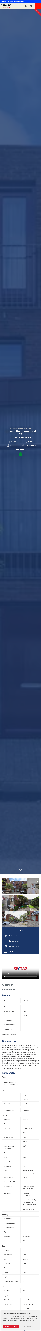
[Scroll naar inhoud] (20, 869)
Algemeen (7, 984)
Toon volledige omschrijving (10, 1068)
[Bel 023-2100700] (26, 6)
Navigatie (38, 6)
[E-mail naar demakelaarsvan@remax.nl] (31, 6)
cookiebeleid (24, 1322)
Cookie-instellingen (26, 1326)
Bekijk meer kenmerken (9, 1034)
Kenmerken (8, 989)
